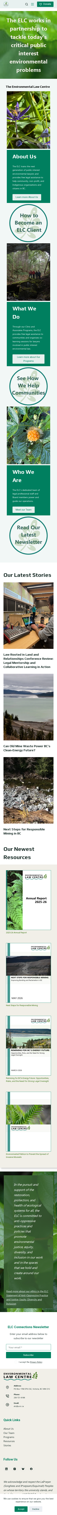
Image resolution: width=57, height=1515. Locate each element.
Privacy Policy (36, 1362)
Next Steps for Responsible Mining (22, 1005)
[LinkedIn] (6, 1469)
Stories (7, 1445)
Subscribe (28, 1355)
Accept (21, 1509)
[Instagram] (15, 1469)
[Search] (26, 4)
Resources (9, 1441)
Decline (35, 1509)
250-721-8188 (19, 1397)
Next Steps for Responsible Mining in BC (24, 831)
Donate (47, 4)
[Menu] (32, 4)
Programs (8, 1437)
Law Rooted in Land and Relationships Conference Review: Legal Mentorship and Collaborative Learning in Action (28, 661)
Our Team (8, 1432)
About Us (8, 1428)
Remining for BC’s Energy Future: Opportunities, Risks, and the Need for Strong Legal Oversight (27, 1079)
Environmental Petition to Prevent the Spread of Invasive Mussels (27, 1155)
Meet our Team (24, 509)
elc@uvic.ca (19, 1406)
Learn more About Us (27, 197)
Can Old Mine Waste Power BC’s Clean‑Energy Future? (26, 748)
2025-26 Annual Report (16, 932)
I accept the (30, 1362)
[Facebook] (31, 1469)
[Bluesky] (23, 1469)
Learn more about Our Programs (28, 359)
